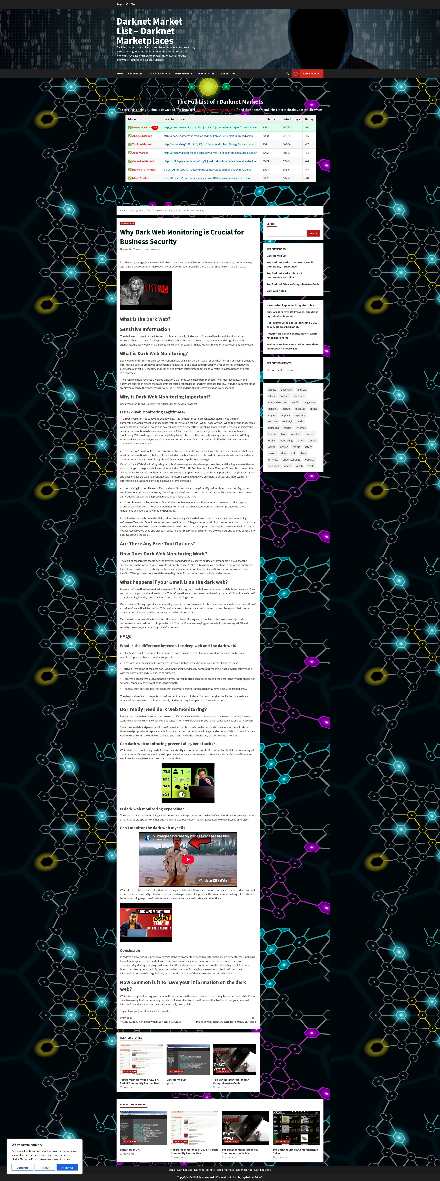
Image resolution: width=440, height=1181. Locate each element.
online (271, 446)
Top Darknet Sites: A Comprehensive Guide (293, 284)
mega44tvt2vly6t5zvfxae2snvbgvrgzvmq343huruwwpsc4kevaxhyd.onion (207, 177)
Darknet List (136, 73)
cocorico (299, 395)
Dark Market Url (188, 1059)
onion (301, 440)
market (295, 434)
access (272, 389)
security (166, 1011)
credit (294, 402)
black (271, 395)
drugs (313, 408)
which (299, 465)
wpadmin (126, 249)
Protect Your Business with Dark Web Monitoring (226, 1020)
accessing (287, 389)
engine (272, 415)
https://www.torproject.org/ (217, 110)
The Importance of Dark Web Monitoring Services (150, 1020)
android (301, 389)
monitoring (153, 1011)
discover (300, 408)
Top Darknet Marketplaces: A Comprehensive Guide (234, 1059)
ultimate (273, 459)
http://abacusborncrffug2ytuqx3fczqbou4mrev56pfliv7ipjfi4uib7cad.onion (208, 135)
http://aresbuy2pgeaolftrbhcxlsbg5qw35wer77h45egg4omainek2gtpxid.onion (210, 152)
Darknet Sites (205, 73)
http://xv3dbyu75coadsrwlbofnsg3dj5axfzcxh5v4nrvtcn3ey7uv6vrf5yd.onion (210, 161)
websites (273, 465)
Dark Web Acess (276, 290)
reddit (296, 446)
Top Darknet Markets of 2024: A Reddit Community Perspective (141, 1059)
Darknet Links (228, 73)
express (272, 421)
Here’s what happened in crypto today (290, 305)
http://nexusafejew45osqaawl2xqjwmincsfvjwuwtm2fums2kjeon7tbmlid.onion (210, 127)
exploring (300, 415)
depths (286, 408)
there (303, 453)
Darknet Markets (159, 73)
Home (120, 73)
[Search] (288, 73)
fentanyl (287, 421)
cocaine (284, 395)
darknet (273, 408)
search (272, 453)
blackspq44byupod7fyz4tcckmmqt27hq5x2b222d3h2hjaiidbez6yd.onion (207, 169)
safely (308, 446)
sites (283, 453)
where (287, 465)
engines (285, 415)
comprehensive (277, 402)
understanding (291, 459)
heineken (273, 427)
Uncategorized (127, 223)
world (310, 465)
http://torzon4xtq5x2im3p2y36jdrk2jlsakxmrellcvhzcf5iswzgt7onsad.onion (209, 144)
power (284, 446)
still (293, 453)
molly (271, 440)
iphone (272, 434)
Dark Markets (183, 73)
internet (301, 427)
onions (313, 440)
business (132, 1011)
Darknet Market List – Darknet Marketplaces (150, 30)
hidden (288, 427)
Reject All (45, 1167)
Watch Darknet (311, 73)
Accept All (67, 1167)
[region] (44, 1156)
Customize (22, 1167)
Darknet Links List (227, 1177)
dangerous (309, 402)
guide (300, 421)
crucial (142, 1011)
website (309, 459)
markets (310, 434)
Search (272, 223)
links (284, 434)
